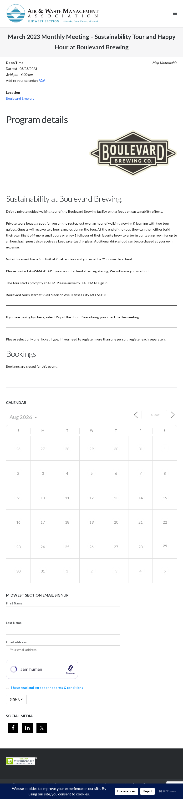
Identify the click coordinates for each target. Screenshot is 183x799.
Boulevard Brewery (20, 98)
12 (91, 497)
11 (67, 497)
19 (91, 522)
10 (43, 497)
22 (165, 522)
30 (116, 448)
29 (91, 448)
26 (18, 448)
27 (43, 448)
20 (116, 522)
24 (43, 546)
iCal (42, 80)
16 (18, 522)
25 (67, 546)
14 (140, 497)
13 (116, 497)
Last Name (14, 623)
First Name (14, 603)
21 (140, 522)
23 (18, 546)
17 (43, 522)
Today (154, 414)
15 (165, 497)
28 (67, 448)
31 (140, 448)
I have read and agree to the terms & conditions (47, 688)
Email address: (16, 642)
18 (67, 522)
